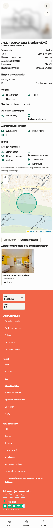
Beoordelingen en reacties (15, 471)
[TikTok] (17, 495)
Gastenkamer (10, 342)
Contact (8, 436)
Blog (7, 364)
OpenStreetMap (44, 231)
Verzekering (10, 457)
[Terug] (6, 9)
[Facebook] (5, 495)
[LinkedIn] (23, 495)
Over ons (8, 443)
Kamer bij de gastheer (14, 321)
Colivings (8, 335)
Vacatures (8, 371)
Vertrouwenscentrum (13, 464)
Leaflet (32, 231)
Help (7, 429)
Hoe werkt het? (11, 450)
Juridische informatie (13, 393)
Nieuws (8, 414)
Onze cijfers (9, 407)
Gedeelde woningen (13, 328)
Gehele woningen (12, 349)
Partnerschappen (12, 386)
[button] (5, 177)
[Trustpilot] (14, 509)
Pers (6, 378)
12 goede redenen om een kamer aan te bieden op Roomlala (25, 480)
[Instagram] (11, 495)
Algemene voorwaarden (15, 400)
